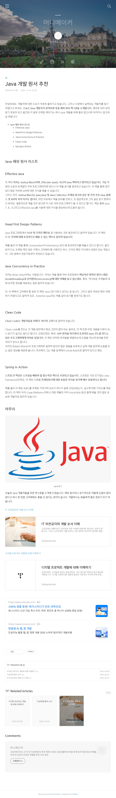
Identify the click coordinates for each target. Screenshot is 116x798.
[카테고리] (7, 6)
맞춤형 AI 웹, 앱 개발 (20, 628)
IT (6, 78)
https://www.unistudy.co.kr (21, 602)
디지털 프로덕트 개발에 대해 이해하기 (23, 553)
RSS (63, 62)
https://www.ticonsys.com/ (21, 624)
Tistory (75, 794)
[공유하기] (16, 651)
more (108, 692)
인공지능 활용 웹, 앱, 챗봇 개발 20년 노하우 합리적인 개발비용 (40, 632)
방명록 (52, 62)
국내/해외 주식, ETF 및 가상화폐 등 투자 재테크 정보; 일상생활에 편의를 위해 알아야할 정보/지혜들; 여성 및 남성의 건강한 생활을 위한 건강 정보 (53, 753)
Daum (57, 794)
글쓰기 (42, 62)
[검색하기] (109, 6)
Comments (13, 736)
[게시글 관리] (20, 651)
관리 (73, 62)
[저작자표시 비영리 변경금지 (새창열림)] (41, 652)
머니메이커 (58, 22)
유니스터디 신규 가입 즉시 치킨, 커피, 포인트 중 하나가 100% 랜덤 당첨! (45, 610)
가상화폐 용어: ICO (14, 674)
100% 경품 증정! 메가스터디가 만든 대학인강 (34, 606)
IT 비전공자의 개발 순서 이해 (19, 509)
